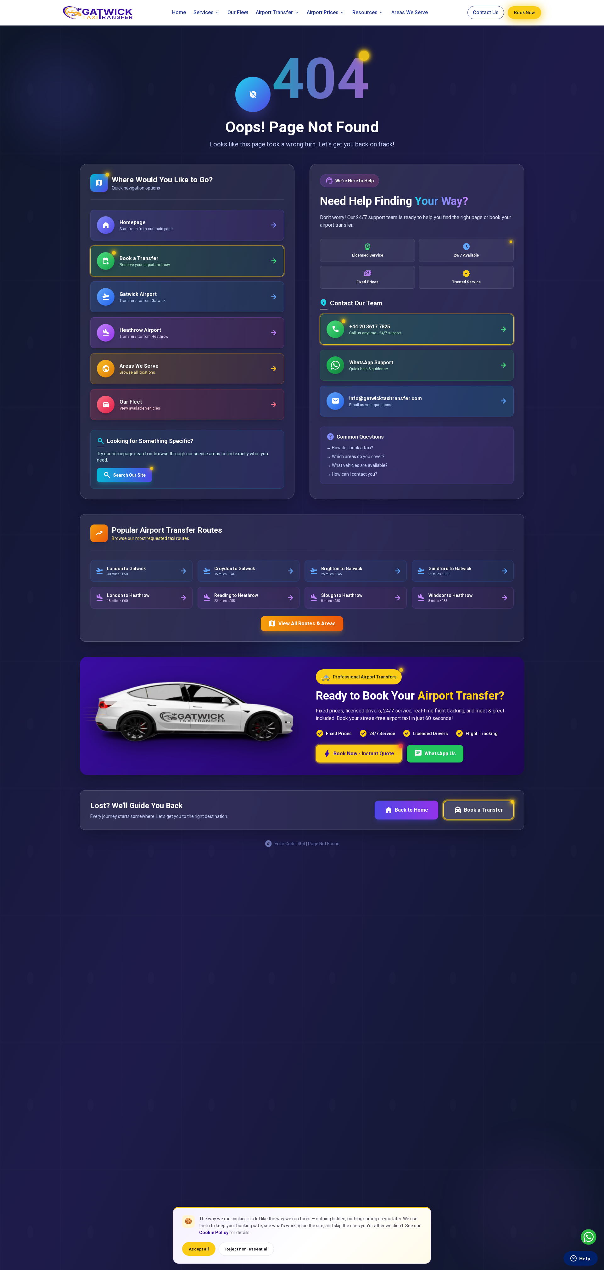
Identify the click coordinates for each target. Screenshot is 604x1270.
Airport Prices (322, 12)
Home (179, 12)
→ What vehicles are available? (357, 465)
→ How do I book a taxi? (350, 447)
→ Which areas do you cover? (355, 456)
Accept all (199, 1248)
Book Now (524, 12)
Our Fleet (237, 12)
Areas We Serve (409, 12)
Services (203, 12)
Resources (365, 12)
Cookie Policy (213, 1232)
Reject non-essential (246, 1248)
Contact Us (486, 12)
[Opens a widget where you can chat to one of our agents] (580, 1259)
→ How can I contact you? (352, 474)
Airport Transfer (274, 12)
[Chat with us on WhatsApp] (588, 1237)
